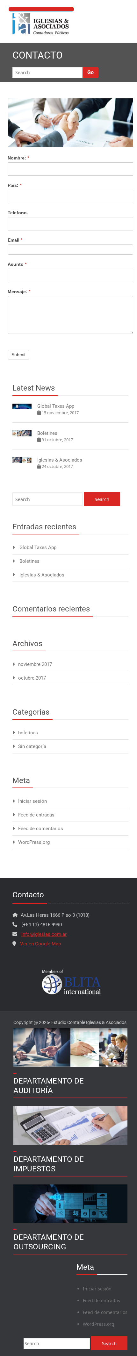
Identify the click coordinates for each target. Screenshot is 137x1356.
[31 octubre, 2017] (22, 432)
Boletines (47, 433)
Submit (18, 354)
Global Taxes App (55, 406)
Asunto (17, 264)
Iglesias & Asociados (59, 460)
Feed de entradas (36, 815)
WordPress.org (34, 842)
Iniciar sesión (32, 801)
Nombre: (18, 157)
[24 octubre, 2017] (22, 459)
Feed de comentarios (40, 828)
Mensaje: (19, 291)
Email (15, 240)
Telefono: (18, 212)
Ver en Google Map (40, 944)
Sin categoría (32, 746)
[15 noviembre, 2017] (22, 405)
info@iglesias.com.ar (44, 934)
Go (90, 72)
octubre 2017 (32, 678)
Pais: (14, 185)
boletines (28, 733)
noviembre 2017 (35, 664)
